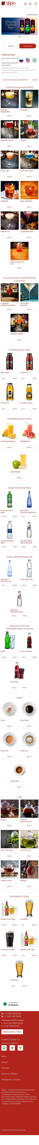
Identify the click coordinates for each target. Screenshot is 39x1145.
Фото (4, 1056)
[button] (13, 37)
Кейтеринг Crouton (11, 1079)
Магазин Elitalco (10, 1074)
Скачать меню (32, 14)
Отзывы (5, 1068)
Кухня (11, 46)
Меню (4, 1062)
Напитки (28, 46)
